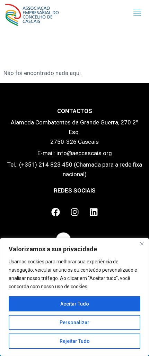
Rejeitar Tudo (75, 341)
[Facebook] (55, 212)
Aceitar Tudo (74, 304)
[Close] (142, 244)
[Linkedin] (93, 212)
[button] (137, 12)
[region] (74, 297)
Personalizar (74, 322)
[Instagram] (74, 212)
